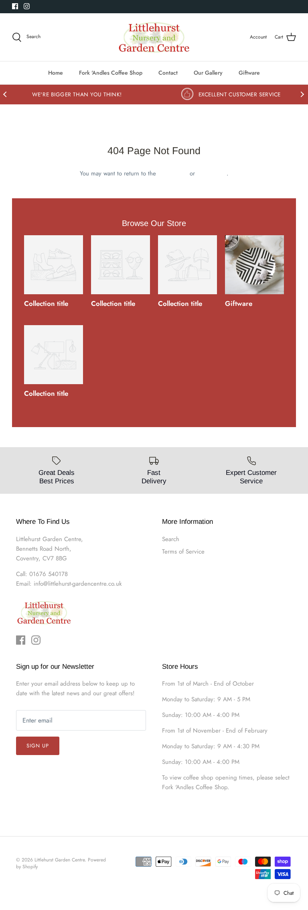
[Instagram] (27, 6)
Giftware (249, 73)
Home (55, 73)
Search (170, 539)
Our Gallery (208, 73)
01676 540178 (48, 574)
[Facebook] (15, 6)
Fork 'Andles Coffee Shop (110, 73)
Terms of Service (183, 551)
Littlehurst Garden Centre (59, 859)
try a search (212, 173)
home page (173, 173)
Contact (168, 73)
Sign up (37, 745)
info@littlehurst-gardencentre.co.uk (78, 583)
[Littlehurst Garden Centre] (154, 37)
